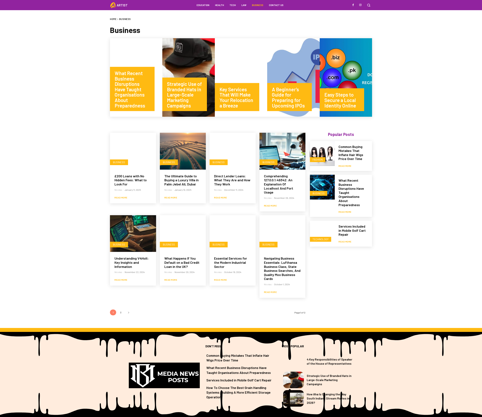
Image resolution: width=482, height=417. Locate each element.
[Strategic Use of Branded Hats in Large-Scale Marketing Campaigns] (188, 77)
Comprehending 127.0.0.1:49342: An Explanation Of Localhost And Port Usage (278, 184)
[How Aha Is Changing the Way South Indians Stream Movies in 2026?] (293, 398)
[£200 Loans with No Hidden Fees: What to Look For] (133, 151)
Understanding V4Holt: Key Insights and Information (131, 262)
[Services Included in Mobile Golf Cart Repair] (322, 233)
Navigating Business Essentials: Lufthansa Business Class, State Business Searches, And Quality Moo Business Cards (282, 268)
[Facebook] (353, 5)
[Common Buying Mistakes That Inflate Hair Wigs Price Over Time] (322, 153)
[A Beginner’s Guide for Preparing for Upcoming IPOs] (293, 77)
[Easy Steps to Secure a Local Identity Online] (346, 77)
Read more (120, 197)
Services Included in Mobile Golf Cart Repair (352, 230)
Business (119, 162)
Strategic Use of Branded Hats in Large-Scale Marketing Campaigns (329, 380)
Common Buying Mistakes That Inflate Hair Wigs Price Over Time (351, 153)
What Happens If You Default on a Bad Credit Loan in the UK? (181, 262)
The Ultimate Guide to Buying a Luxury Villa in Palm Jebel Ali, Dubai (181, 180)
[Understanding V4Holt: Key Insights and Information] (133, 233)
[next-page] (128, 312)
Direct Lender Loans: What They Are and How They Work (232, 180)
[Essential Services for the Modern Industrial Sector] (233, 233)
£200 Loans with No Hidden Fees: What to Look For (130, 180)
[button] (368, 5)
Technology (321, 239)
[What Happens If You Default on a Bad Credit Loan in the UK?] (183, 233)
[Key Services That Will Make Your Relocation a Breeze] (241, 77)
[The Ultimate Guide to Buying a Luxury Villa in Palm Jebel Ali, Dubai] (183, 151)
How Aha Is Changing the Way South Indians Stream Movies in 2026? (328, 398)
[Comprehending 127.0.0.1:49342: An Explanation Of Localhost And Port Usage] (282, 151)
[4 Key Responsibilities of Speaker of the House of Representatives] (293, 361)
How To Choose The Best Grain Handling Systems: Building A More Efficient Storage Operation (238, 392)
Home (113, 19)
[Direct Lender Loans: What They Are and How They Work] (233, 151)
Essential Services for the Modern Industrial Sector (230, 262)
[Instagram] (360, 5)
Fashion (318, 159)
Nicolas (118, 189)
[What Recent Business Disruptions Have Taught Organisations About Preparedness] (136, 77)
